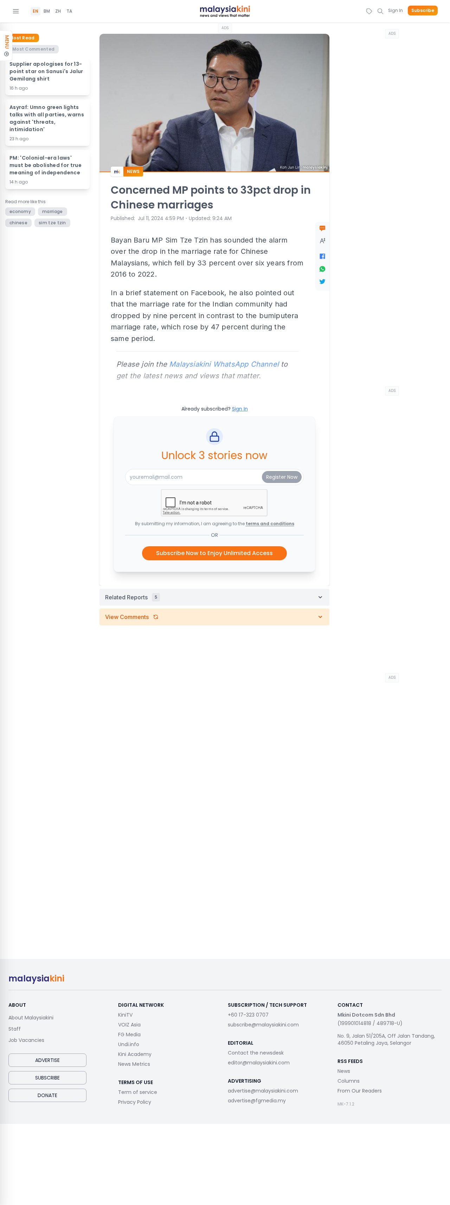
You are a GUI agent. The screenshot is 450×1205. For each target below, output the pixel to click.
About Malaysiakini (30, 1017)
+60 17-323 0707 (248, 1014)
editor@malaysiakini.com (259, 1062)
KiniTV (125, 1014)
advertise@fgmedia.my (257, 1100)
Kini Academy (135, 1054)
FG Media (129, 1034)
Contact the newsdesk (256, 1052)
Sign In (395, 10)
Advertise (47, 1060)
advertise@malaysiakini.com (263, 1090)
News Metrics (134, 1064)
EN (35, 11)
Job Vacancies (26, 1040)
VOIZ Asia (129, 1024)
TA (69, 11)
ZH (58, 11)
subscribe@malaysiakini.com (263, 1024)
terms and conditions (270, 524)
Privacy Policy (134, 1102)
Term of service (137, 1092)
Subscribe (422, 10)
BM (47, 11)
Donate (47, 1095)
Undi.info (128, 1044)
